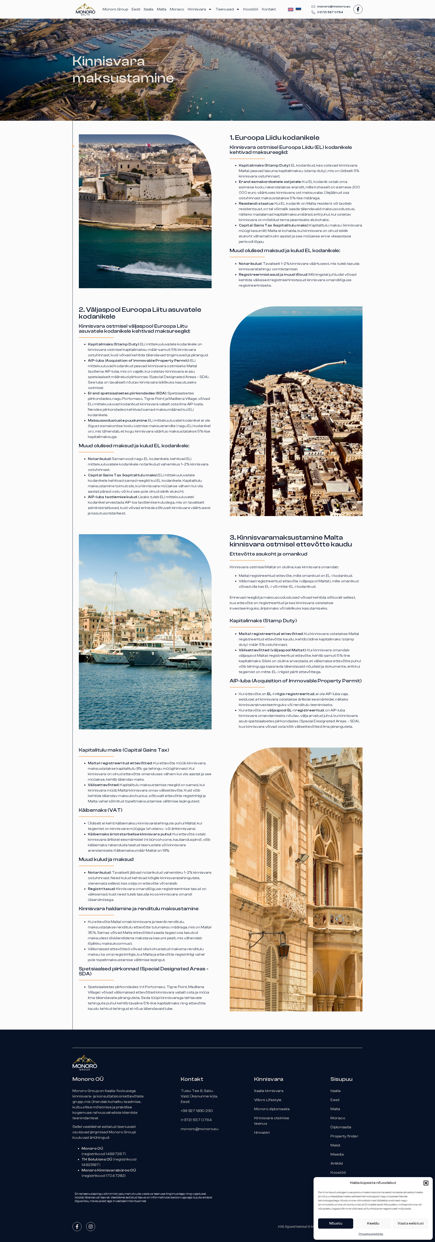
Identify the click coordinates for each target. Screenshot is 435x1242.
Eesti (136, 9)
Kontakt (269, 9)
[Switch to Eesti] (298, 9)
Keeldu (373, 1223)
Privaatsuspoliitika (371, 1233)
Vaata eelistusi (410, 1223)
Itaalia (148, 9)
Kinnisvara (197, 9)
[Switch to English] (290, 9)
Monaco (177, 9)
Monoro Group (115, 9)
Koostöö (250, 9)
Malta (161, 9)
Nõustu (335, 1223)
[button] (426, 1183)
